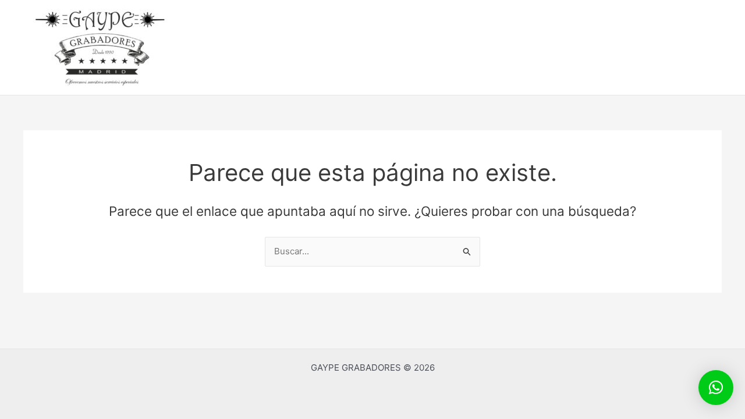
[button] (715, 387)
